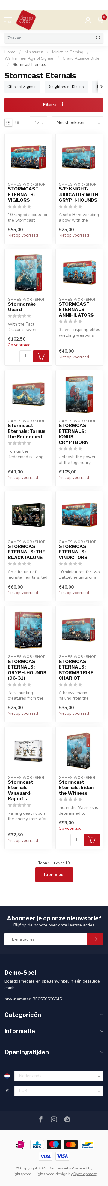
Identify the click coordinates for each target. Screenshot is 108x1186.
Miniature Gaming (67, 52)
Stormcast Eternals (29, 65)
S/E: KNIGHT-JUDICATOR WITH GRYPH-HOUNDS (78, 194)
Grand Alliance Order (82, 58)
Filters (50, 105)
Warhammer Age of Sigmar (29, 58)
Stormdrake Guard (22, 306)
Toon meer (54, 874)
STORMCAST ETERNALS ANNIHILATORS (76, 309)
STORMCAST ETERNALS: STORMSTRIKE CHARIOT (76, 670)
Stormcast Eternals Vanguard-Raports (20, 790)
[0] (100, 20)
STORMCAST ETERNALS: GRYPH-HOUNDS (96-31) (27, 670)
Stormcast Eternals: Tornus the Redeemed (27, 431)
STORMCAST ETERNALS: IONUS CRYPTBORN (74, 434)
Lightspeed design (51, 1173)
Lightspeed (22, 1173)
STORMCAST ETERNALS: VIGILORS (23, 194)
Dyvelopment (85, 1173)
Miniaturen (34, 52)
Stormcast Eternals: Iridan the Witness (76, 787)
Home (10, 52)
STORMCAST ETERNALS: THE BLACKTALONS (26, 552)
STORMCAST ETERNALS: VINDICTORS (74, 552)
